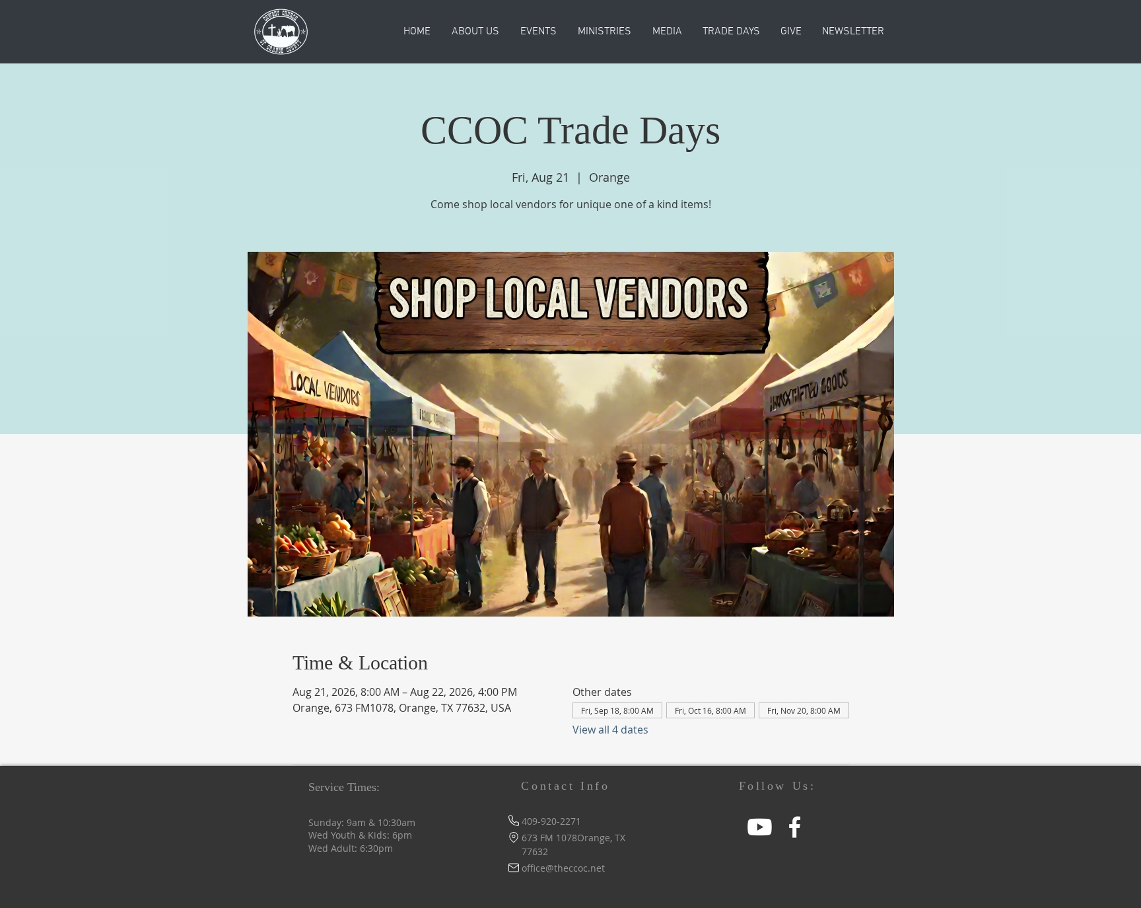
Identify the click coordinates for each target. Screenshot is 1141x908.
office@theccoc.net (563, 868)
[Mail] (513, 868)
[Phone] (513, 821)
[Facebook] (794, 827)
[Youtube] (759, 827)
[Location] (513, 837)
